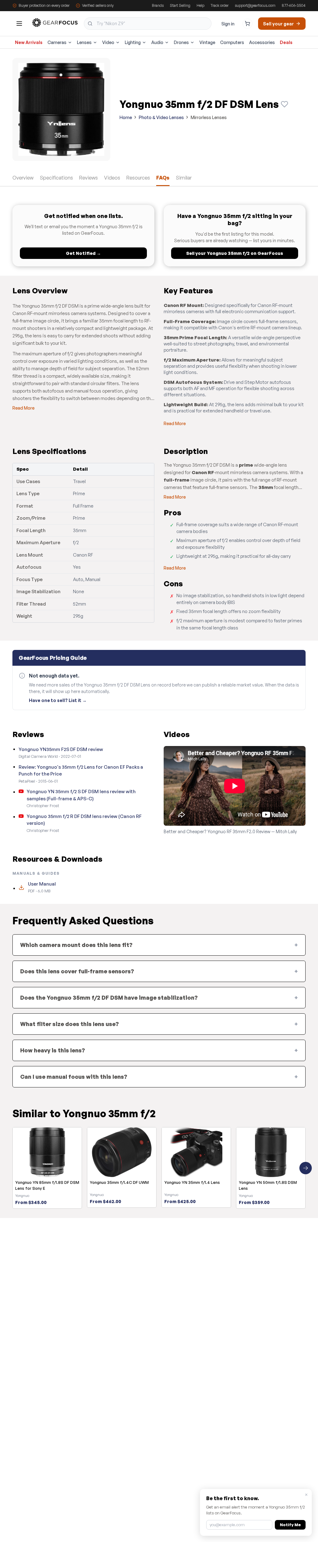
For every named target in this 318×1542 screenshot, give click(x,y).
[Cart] (247, 24)
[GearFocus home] (55, 23)
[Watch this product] (284, 104)
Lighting (133, 42)
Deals (286, 42)
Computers (232, 42)
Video (108, 42)
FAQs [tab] (163, 178)
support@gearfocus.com (255, 5)
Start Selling (180, 5)
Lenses (84, 42)
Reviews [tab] (88, 178)
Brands (158, 5)
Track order (220, 5)
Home (126, 117)
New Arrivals (29, 42)
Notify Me (290, 1524)
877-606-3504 (294, 5)
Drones (181, 42)
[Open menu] (19, 23)
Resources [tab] (138, 178)
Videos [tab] (112, 178)
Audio (157, 42)
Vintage (207, 42)
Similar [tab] (184, 178)
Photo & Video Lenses (161, 117)
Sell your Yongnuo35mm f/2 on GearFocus (234, 253)
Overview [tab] (23, 178)
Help (200, 5)
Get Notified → (83, 253)
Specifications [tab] (56, 178)
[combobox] (147, 23)
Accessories (262, 42)
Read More (23, 408)
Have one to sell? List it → (58, 700)
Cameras (57, 42)
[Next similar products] (305, 1168)
